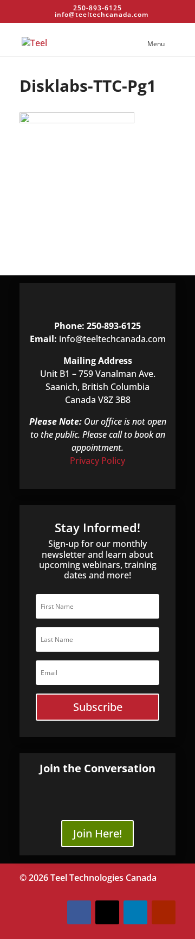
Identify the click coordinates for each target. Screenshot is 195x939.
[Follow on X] (107, 912)
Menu (156, 43)
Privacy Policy (97, 461)
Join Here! (97, 833)
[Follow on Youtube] (164, 912)
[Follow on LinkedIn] (135, 912)
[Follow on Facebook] (79, 912)
